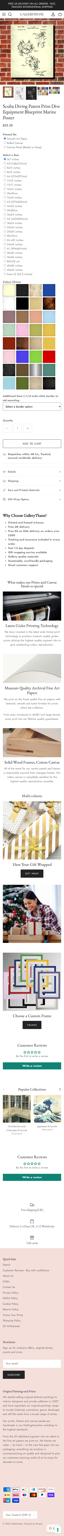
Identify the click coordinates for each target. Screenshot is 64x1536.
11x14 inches (14, 181)
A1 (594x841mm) (17, 249)
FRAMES (32, 1025)
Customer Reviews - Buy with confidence (26, 1270)
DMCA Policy (10, 1298)
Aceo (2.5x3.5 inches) (19, 274)
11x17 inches (14, 185)
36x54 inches (14, 257)
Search (6, 1265)
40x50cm (12, 210)
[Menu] (4, 14)
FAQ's (6, 1281)
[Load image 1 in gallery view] (32, 51)
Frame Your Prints (13, 1315)
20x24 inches (15, 227)
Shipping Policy (12, 1320)
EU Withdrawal (11, 1326)
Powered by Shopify (33, 1523)
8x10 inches (13, 168)
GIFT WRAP (32, 873)
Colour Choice (12, 282)
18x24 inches (14, 223)
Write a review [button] (32, 1066)
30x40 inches (14, 253)
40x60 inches (15, 270)
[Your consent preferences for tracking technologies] (57, 1529)
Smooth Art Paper (17, 139)
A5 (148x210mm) (17, 164)
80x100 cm (13, 261)
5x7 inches (13, 159)
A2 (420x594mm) (17, 219)
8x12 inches (13, 172)
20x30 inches (14, 232)
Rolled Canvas (15, 143)
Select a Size (11, 155)
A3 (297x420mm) (17, 202)
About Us (8, 1276)
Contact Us (9, 1287)
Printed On (10, 134)
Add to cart (32, 444)
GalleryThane (17, 1523)
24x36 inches (14, 244)
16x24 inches (14, 215)
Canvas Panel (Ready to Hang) (24, 147)
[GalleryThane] (32, 14)
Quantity (8, 420)
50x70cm (12, 236)
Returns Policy (11, 1309)
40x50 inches (14, 266)
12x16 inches (14, 189)
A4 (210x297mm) (17, 176)
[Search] (12, 14)
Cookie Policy (10, 1304)
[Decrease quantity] (7, 428)
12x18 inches (14, 198)
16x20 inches (14, 206)
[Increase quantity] (27, 428)
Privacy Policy (10, 1293)
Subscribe (13, 1375)
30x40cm (12, 193)
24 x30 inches (15, 240)
